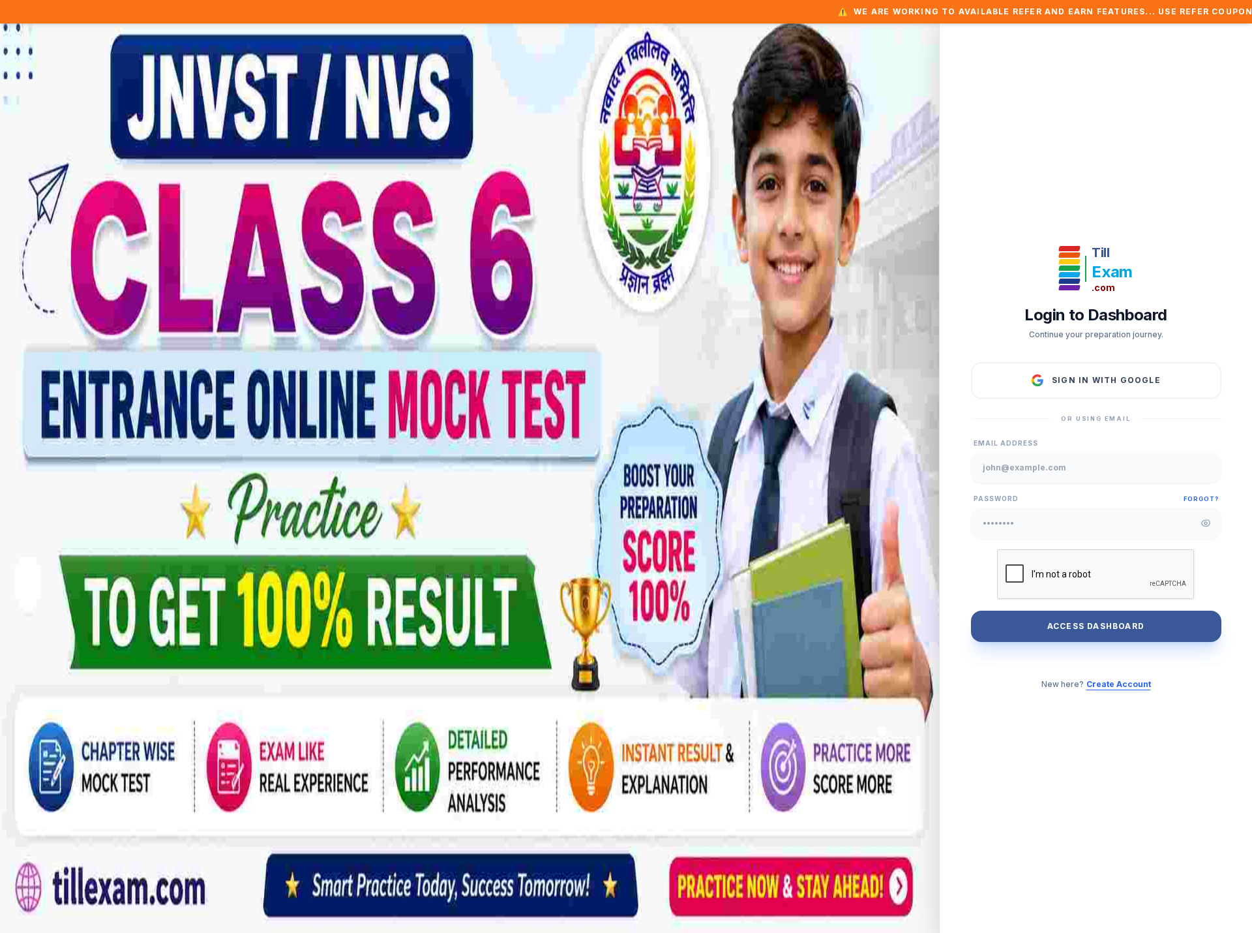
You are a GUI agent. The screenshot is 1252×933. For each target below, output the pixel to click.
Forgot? (1201, 498)
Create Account (1118, 684)
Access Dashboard (1095, 626)
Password (996, 498)
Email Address (1006, 443)
